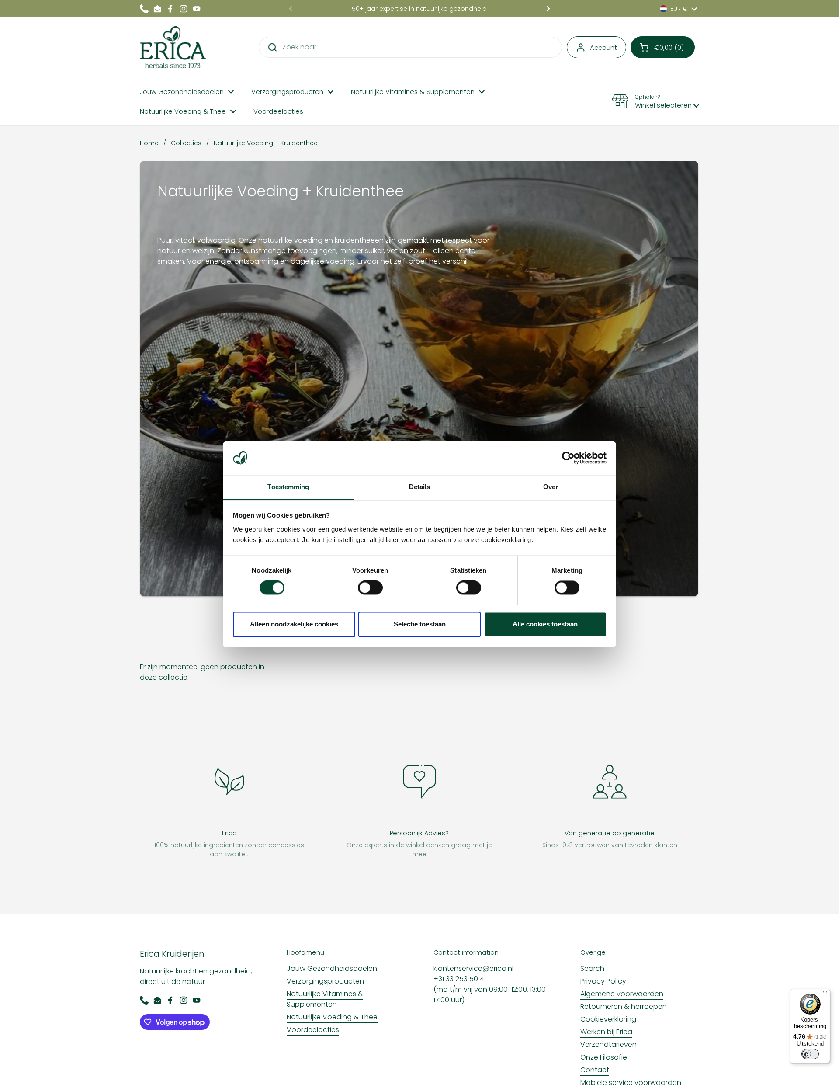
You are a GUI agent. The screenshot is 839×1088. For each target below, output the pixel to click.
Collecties (186, 143)
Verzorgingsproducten (325, 981)
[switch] (370, 587)
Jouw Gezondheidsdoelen (332, 968)
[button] (663, 47)
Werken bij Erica (606, 1032)
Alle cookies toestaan (545, 624)
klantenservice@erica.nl (473, 968)
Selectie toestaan (420, 624)
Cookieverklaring (608, 1019)
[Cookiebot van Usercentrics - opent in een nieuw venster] (568, 457)
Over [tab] (550, 486)
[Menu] (825, 994)
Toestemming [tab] (288, 486)
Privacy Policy (603, 981)
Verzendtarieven (608, 1044)
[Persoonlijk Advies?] (419, 781)
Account (603, 47)
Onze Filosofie (603, 1057)
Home (149, 143)
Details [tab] (419, 486)
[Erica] (173, 47)
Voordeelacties (313, 1030)
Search (592, 968)
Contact (594, 1070)
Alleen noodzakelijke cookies (294, 624)
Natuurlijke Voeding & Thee (332, 1017)
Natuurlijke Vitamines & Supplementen (325, 999)
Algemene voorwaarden (621, 994)
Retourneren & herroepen (623, 1006)
